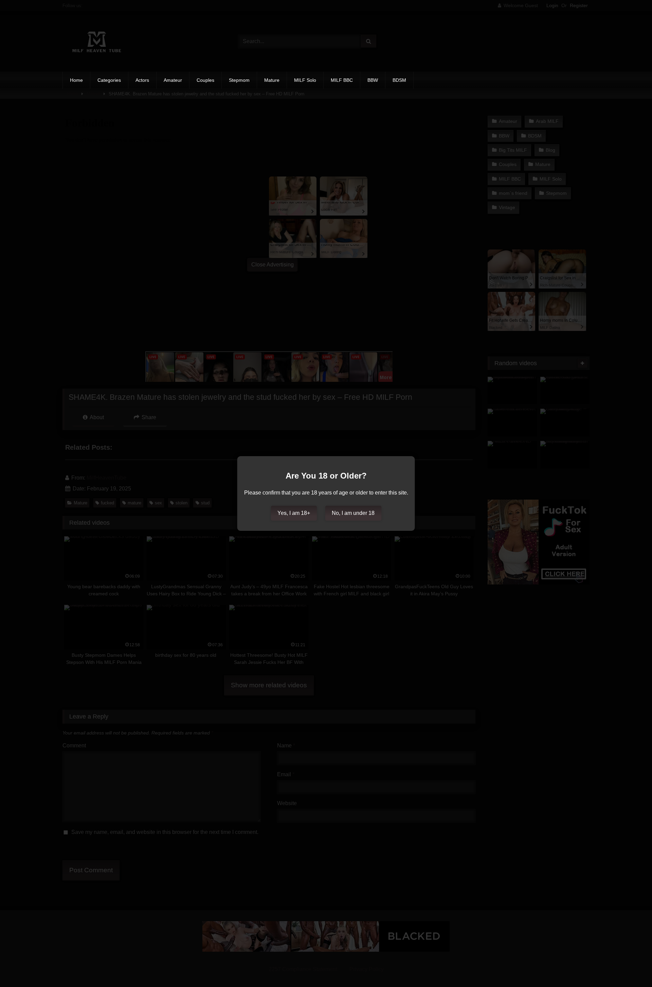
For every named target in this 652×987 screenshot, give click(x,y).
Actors (142, 80)
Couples (205, 80)
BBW (372, 80)
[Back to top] (630, 966)
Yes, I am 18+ (293, 513)
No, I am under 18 (353, 513)
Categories (109, 80)
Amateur (173, 80)
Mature (271, 80)
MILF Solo (305, 80)
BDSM (399, 80)
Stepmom (239, 80)
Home (76, 80)
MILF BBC (342, 80)
